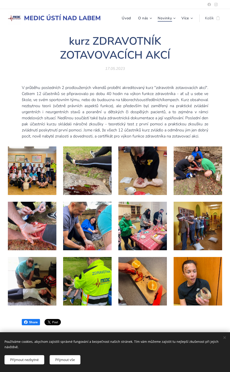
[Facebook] (209, 4)
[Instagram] (216, 4)
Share (33, 322)
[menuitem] (128, 18)
